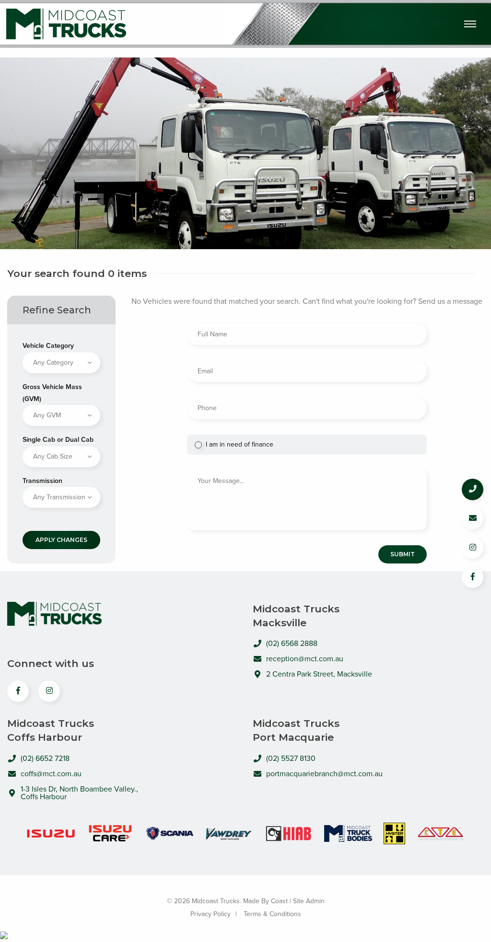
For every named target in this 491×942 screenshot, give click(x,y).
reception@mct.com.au (304, 659)
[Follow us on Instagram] (472, 548)
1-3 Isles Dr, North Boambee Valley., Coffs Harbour (79, 793)
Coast (279, 901)
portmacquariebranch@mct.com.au (324, 774)
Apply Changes (61, 539)
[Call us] (472, 489)
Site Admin (309, 901)
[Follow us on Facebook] (472, 577)
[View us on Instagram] (49, 691)
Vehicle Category (48, 346)
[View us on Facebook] (18, 691)
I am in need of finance (239, 444)
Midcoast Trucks (66, 24)
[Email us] (472, 518)
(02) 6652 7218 (45, 758)
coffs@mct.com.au (51, 774)
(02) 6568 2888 (291, 643)
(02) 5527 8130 (291, 758)
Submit (402, 554)
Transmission (42, 481)
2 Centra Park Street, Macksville (319, 674)
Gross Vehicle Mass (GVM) (52, 393)
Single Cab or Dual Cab (58, 440)
